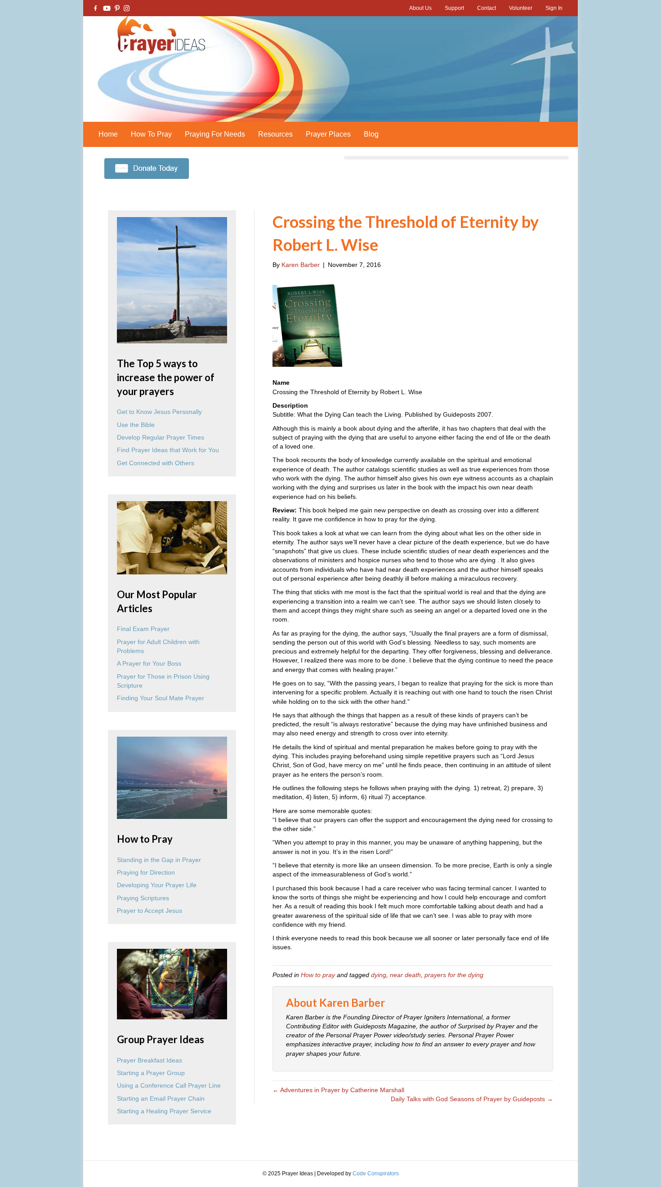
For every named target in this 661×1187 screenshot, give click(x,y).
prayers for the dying (453, 974)
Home (108, 134)
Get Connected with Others (155, 463)
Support (454, 8)
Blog (371, 134)
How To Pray (151, 134)
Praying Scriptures (143, 898)
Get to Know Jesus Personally (159, 411)
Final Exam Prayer (143, 628)
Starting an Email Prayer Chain (161, 1098)
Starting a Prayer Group (151, 1072)
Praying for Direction (146, 872)
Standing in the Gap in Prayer (159, 859)
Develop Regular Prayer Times (160, 437)
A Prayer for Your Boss (149, 663)
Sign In (554, 8)
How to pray (318, 974)
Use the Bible (136, 424)
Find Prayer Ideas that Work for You (168, 449)
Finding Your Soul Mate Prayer (160, 698)
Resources (275, 134)
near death (405, 974)
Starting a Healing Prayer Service (164, 1111)
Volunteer (520, 8)
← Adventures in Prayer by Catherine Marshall (338, 1090)
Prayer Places (328, 134)
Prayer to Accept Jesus (149, 910)
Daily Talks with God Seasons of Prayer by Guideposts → (472, 1099)
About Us (420, 8)
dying (378, 974)
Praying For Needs (215, 134)
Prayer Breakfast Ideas (149, 1060)
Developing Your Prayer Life (157, 885)
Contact (486, 8)
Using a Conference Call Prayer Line (169, 1085)
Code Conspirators (376, 1173)
